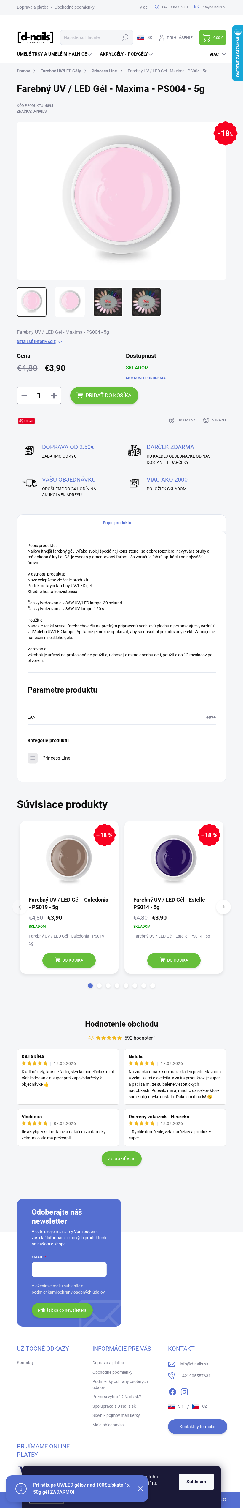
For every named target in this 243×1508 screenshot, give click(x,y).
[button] (90, 986)
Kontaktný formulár (198, 1426)
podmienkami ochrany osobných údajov (68, 1292)
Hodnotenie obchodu (121, 1023)
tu (154, 1483)
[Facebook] (172, 1390)
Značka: (32, 111)
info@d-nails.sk (194, 1364)
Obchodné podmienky (75, 7)
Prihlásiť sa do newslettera (62, 1310)
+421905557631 (195, 1375)
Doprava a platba (33, 7)
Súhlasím (196, 1482)
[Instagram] (184, 1390)
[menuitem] (55, 54)
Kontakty (25, 1362)
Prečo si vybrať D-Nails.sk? (116, 1396)
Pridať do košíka (109, 395)
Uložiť (28, 421)
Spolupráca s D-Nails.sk (114, 1406)
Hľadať (125, 37)
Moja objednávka (108, 1424)
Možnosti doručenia (146, 378)
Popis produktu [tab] (117, 522)
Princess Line (56, 758)
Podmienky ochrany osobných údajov (120, 1384)
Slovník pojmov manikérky (116, 1415)
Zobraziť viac (121, 1158)
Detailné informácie (36, 342)
